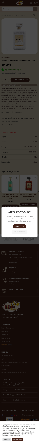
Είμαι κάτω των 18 (20, 232)
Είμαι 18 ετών (19, 226)
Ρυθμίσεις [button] (7, 439)
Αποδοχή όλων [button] (17, 439)
